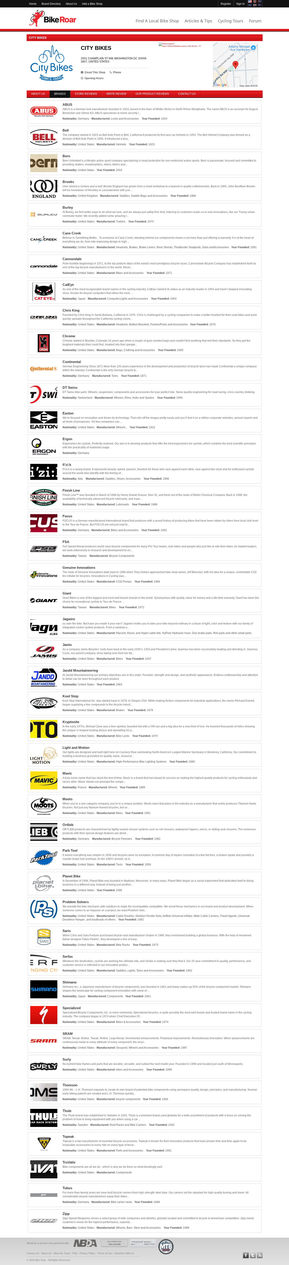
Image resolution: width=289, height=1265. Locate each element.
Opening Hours (94, 78)
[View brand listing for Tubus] (43, 1195)
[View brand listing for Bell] (43, 137)
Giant (67, 593)
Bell (66, 130)
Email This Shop (95, 72)
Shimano (70, 982)
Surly (67, 1059)
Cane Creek (72, 233)
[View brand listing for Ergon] (43, 446)
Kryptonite (71, 722)
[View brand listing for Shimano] (43, 989)
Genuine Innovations (79, 567)
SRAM (68, 1034)
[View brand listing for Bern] (43, 163)
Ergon (67, 439)
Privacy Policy (87, 1253)
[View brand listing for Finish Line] (43, 497)
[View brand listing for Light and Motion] (43, 755)
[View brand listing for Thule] (43, 1118)
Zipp (66, 1214)
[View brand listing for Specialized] (43, 1015)
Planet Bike (71, 876)
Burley (68, 207)
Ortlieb (68, 825)
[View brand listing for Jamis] (43, 652)
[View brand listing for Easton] (43, 420)
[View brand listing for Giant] (43, 600)
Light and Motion (76, 747)
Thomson (70, 1085)
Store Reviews (86, 93)
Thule (67, 1111)
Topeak (68, 1136)
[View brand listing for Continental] (43, 369)
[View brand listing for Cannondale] (43, 266)
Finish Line (71, 490)
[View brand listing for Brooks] (43, 189)
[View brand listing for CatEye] (43, 292)
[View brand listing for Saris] (43, 938)
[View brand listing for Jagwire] (43, 626)
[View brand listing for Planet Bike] (43, 883)
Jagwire (69, 619)
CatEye (68, 285)
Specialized (72, 1008)
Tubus (67, 1188)
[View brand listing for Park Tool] (43, 858)
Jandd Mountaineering (80, 670)
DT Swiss (70, 387)
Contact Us (187, 93)
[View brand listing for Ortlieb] (43, 832)
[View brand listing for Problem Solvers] (43, 909)
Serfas (68, 956)
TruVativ (69, 1162)
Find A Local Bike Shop (157, 20)
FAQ (74, 1253)
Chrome (69, 336)
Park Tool (70, 850)
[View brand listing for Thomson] (43, 1092)
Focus (67, 516)
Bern (66, 156)
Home (33, 3)
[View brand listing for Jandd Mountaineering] (43, 677)
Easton (68, 413)
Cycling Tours (230, 20)
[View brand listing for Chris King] (43, 317)
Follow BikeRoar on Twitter (253, 1255)
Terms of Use (104, 1253)
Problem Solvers (76, 902)
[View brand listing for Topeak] (43, 1144)
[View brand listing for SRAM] (43, 1041)
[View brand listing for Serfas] (43, 964)
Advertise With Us (124, 1253)
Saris (67, 931)
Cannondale (72, 259)
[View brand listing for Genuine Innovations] (43, 575)
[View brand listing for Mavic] (43, 780)
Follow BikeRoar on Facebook (246, 1255)
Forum (255, 20)
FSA (66, 542)
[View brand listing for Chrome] (43, 343)
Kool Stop (70, 696)
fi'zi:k (67, 465)
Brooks (68, 182)
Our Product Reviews (152, 93)
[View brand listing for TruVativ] (43, 1169)
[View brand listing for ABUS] (43, 112)
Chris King (71, 310)
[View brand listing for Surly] (43, 1066)
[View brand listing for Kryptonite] (43, 729)
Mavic (67, 773)
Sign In (240, 3)
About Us (71, 3)
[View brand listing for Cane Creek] (43, 240)
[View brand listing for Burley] (43, 215)
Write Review (116, 93)
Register (226, 3)
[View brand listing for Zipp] (43, 1221)
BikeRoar (52, 18)
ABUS (67, 104)
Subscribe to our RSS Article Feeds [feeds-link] (260, 1255)
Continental (72, 362)
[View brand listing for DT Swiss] (43, 395)
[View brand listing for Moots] (43, 806)
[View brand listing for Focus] (43, 523)
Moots (67, 799)
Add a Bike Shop (92, 3)
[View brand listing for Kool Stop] (43, 703)
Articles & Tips (198, 20)
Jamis (67, 645)
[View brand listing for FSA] (43, 549)
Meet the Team (62, 1253)
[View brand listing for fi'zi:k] (43, 472)
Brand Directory (51, 3)
